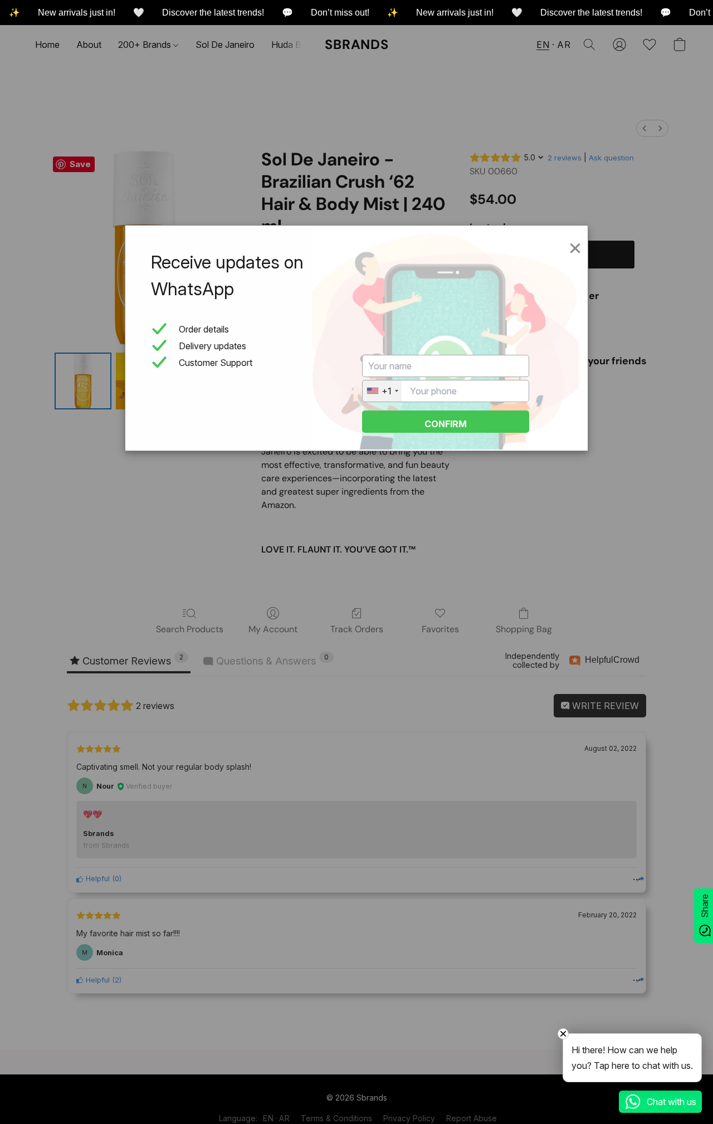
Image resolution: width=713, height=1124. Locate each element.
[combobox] (382, 391)
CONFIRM (445, 423)
